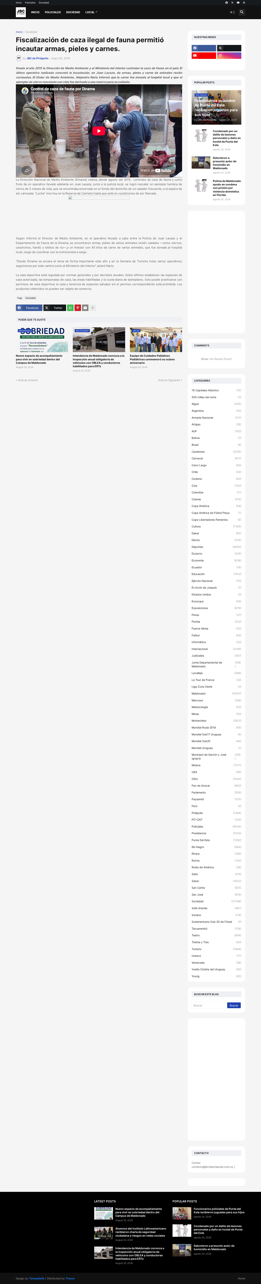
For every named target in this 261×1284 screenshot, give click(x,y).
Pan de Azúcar (216, 785)
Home (241, 1278)
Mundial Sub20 (216, 741)
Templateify (37, 1278)
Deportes (216, 546)
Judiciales (216, 655)
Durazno (216, 553)
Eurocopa (216, 601)
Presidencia (216, 833)
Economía (216, 560)
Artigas (216, 424)
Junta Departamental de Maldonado (216, 664)
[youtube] (238, 2)
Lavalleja (216, 673)
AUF (216, 431)
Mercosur (216, 700)
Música (216, 765)
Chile (216, 471)
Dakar (216, 533)
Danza (216, 540)
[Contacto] (229, 63)
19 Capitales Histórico (216, 390)
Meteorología (216, 707)
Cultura (216, 526)
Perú (216, 806)
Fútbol (216, 635)
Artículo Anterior (28, 380)
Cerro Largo (216, 465)
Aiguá (216, 403)
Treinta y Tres (216, 942)
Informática (216, 642)
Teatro (216, 935)
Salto (216, 874)
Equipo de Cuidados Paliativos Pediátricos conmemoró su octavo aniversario (152, 359)
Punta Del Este (216, 840)
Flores (216, 614)
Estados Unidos (216, 594)
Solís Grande (216, 908)
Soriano (216, 915)
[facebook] (226, 2)
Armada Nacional (216, 417)
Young (216, 976)
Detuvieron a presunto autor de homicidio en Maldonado (224, 163)
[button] (232, 12)
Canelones (216, 451)
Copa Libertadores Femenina (216, 519)
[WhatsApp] (70, 308)
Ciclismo (216, 478)
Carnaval (216, 458)
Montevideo (216, 720)
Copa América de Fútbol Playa (216, 512)
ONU (216, 778)
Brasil (216, 444)
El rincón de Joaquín (216, 587)
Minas (216, 713)
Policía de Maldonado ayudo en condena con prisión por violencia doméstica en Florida (227, 188)
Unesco (216, 955)
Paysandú (216, 799)
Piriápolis (216, 813)
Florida (216, 621)
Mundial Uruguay (216, 748)
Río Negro (216, 847)
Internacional (216, 649)
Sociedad (44, 2)
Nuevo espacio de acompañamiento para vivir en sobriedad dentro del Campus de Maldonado (39, 359)
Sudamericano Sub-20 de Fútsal (216, 921)
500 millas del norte (216, 397)
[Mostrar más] (92, 308)
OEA (216, 772)
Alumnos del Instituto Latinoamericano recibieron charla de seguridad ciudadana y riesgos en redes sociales (140, 1232)
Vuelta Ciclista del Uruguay (216, 969)
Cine (216, 485)
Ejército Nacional (216, 580)
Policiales (30, 2)
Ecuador (216, 567)
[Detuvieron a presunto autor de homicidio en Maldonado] (201, 162)
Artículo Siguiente (169, 380)
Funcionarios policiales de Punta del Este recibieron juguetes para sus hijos (219, 1210)
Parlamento (216, 792)
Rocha (216, 860)
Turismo (216, 949)
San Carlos (216, 887)
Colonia (216, 499)
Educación (216, 574)
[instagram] (229, 55)
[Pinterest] (78, 308)
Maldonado (216, 693)
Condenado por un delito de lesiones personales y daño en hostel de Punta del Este (227, 138)
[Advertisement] (216, 272)
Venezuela (216, 962)
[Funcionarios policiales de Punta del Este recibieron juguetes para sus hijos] (182, 1213)
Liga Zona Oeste (216, 686)
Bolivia (216, 437)
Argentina (216, 410)
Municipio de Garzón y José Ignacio (216, 756)
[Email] (85, 308)
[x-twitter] (232, 2)
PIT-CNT (216, 819)
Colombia (216, 492)
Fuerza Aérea (216, 628)
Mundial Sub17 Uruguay (216, 734)
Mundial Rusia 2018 (216, 727)
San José (216, 894)
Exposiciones (216, 608)
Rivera (216, 853)
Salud (216, 881)
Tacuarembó (216, 928)
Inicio (19, 2)
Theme (70, 1278)
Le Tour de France (216, 679)
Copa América (216, 506)
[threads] (244, 2)
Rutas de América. (216, 867)
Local (90, 12)
